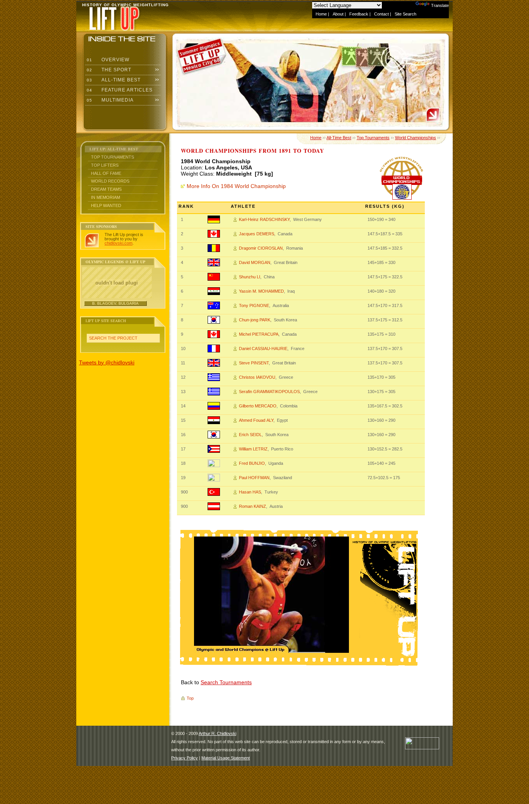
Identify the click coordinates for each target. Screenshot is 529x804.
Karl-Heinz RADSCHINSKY (264, 219)
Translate (440, 5)
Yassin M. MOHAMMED (261, 291)
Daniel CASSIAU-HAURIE (263, 348)
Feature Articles (119, 90)
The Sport (108, 69)
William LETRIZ (253, 449)
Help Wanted (106, 205)
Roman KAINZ (252, 506)
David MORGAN (254, 262)
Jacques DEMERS (256, 233)
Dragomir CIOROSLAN (261, 248)
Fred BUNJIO (252, 463)
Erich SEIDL (250, 434)
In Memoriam (105, 197)
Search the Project (113, 338)
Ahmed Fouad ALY (256, 420)
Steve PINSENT (254, 363)
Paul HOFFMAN (254, 477)
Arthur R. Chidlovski (217, 733)
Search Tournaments (226, 682)
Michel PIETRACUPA (258, 334)
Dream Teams (106, 189)
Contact (381, 14)
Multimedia (109, 100)
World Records (110, 181)
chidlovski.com (118, 243)
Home (321, 14)
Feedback (358, 14)
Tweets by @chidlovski (106, 362)
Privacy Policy (184, 758)
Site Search (405, 14)
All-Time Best (113, 80)
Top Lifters (105, 165)
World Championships (415, 137)
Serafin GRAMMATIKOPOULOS (269, 391)
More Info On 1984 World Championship (236, 186)
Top (190, 698)
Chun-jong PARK (254, 319)
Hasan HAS (250, 492)
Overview (107, 59)
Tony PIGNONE (254, 305)
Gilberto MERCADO (258, 406)
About (338, 14)
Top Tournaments (112, 157)
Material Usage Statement (225, 758)
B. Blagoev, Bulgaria (115, 303)
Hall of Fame (106, 173)
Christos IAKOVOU (257, 377)
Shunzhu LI (249, 276)
